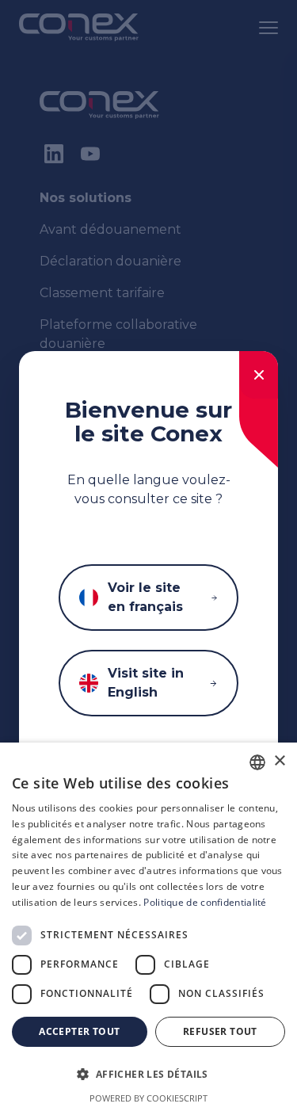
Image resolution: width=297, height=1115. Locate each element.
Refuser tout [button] (220, 1031)
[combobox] (257, 762)
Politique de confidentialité (204, 902)
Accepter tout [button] (79, 1031)
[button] (148, 1074)
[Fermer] (258, 375)
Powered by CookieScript (148, 1098)
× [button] (279, 761)
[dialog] (148, 929)
